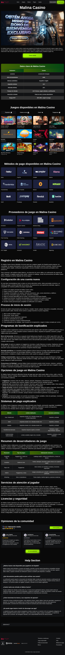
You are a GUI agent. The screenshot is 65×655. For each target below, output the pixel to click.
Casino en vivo (23, 112)
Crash (39, 112)
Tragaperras (55, 112)
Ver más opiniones (32, 551)
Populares (7, 112)
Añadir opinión (56, 527)
